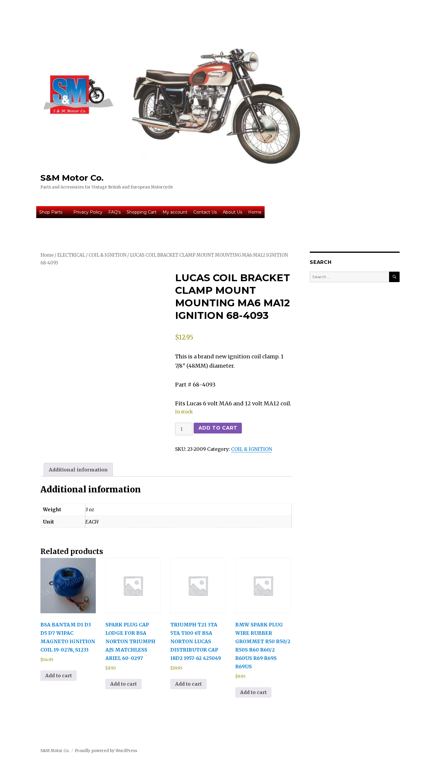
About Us (232, 212)
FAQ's (114, 212)
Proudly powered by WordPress (106, 750)
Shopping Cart (142, 212)
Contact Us (205, 212)
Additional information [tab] (78, 470)
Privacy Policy (87, 212)
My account (175, 212)
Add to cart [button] (58, 675)
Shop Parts (50, 212)
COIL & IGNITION (107, 255)
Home (255, 212)
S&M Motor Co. (72, 178)
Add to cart (217, 428)
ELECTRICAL (71, 255)
